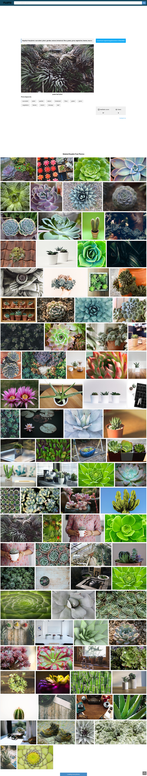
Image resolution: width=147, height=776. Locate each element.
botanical (57, 101)
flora (66, 101)
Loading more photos (73, 774)
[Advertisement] (74, 22)
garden (41, 101)
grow (80, 101)
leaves (34, 105)
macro (42, 105)
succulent (25, 101)
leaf (58, 105)
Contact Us (122, 118)
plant (33, 101)
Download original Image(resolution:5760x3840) (111, 40)
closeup (50, 105)
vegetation (25, 105)
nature (49, 101)
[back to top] (144, 773)
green (73, 101)
